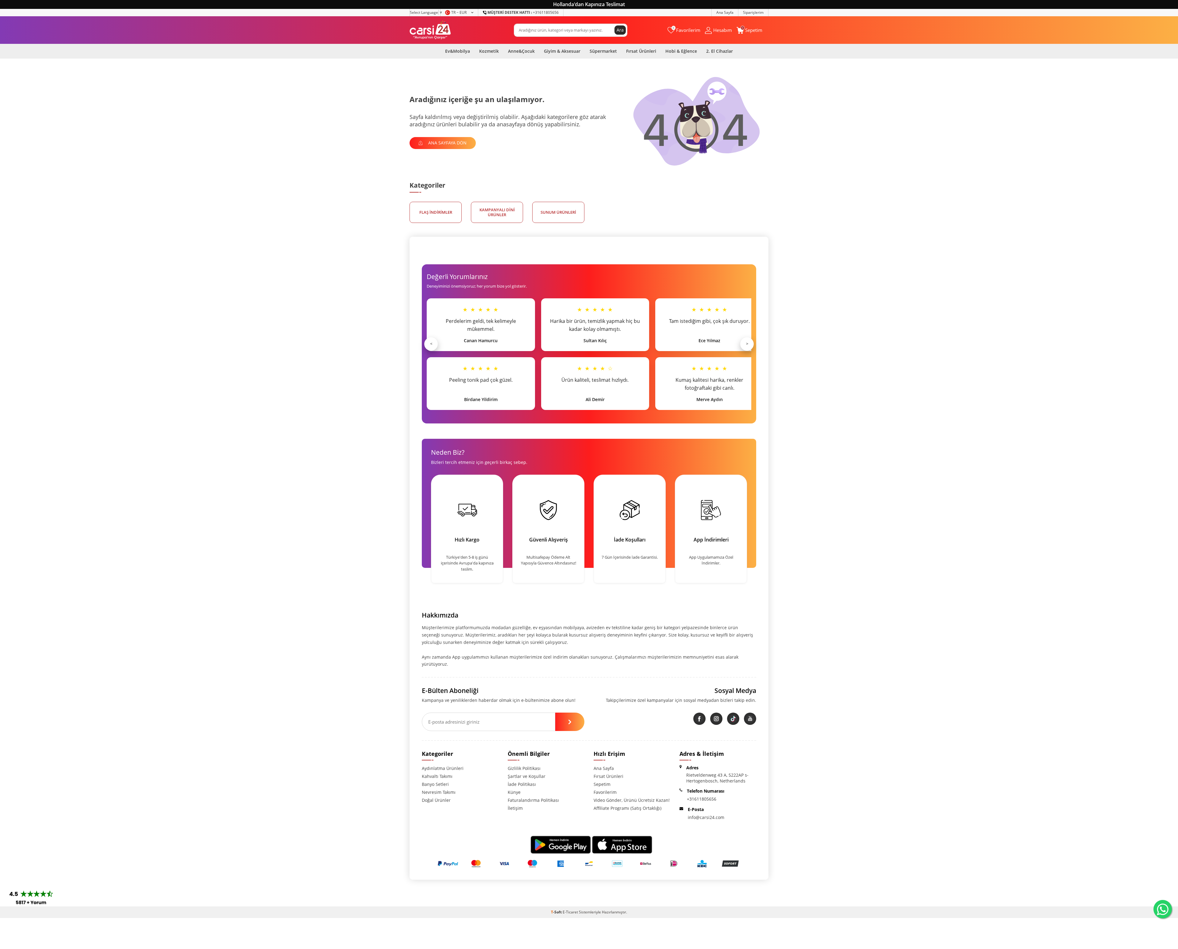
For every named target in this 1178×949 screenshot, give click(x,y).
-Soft (557, 912)
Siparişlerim (753, 12)
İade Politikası (522, 784)
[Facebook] (699, 719)
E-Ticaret (570, 912)
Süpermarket (603, 51)
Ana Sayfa (724, 12)
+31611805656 (523, 12)
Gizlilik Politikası (524, 768)
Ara (620, 30)
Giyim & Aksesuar (562, 51)
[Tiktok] (733, 719)
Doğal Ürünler (436, 800)
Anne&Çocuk (521, 51)
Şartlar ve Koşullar (526, 776)
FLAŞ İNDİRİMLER (435, 212)
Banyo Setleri (435, 784)
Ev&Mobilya (457, 51)
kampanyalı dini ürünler (497, 212)
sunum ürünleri (558, 212)
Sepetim (602, 784)
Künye (514, 792)
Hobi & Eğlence (681, 51)
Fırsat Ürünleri (641, 51)
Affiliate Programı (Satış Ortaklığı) (627, 808)
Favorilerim (605, 792)
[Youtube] (750, 719)
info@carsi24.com (706, 817)
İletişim (515, 808)
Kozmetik (489, 51)
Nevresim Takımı (439, 792)
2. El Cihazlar (719, 51)
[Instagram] (716, 719)
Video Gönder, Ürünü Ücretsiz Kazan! (632, 800)
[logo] (430, 30)
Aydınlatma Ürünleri (443, 768)
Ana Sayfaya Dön (447, 143)
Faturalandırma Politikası (533, 800)
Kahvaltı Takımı (437, 776)
